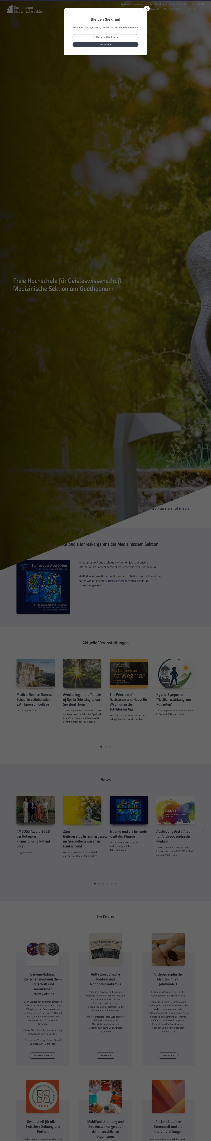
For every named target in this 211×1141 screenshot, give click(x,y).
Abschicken (106, 44)
